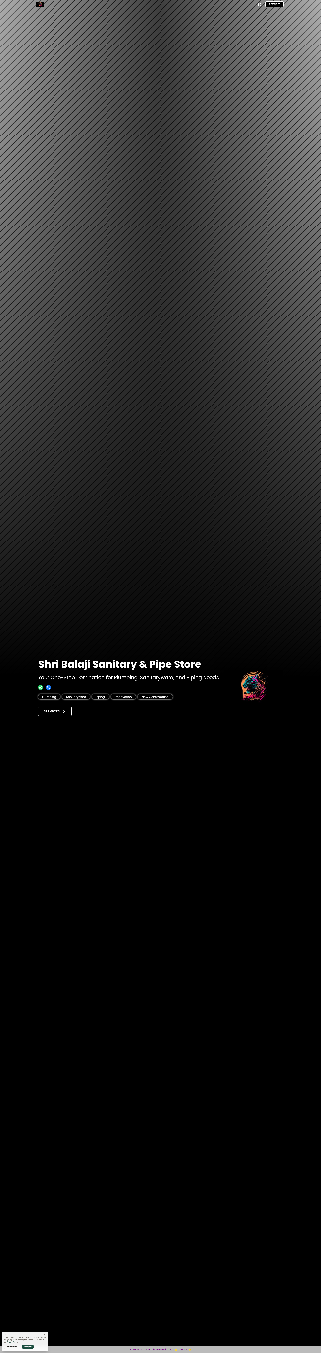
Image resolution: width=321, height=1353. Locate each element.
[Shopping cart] (259, 4)
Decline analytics (13, 1347)
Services (274, 4)
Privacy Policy (12, 1342)
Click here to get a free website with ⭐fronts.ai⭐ (160, 1349)
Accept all (28, 1347)
